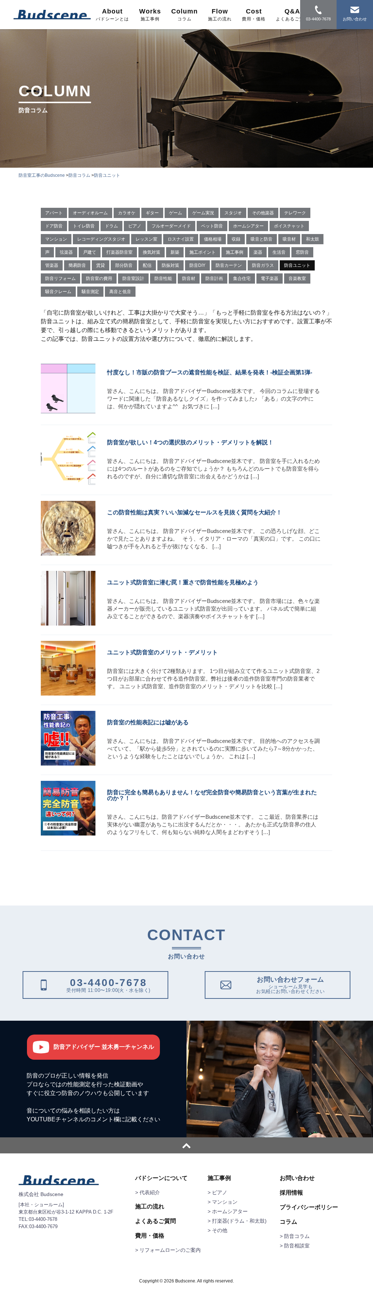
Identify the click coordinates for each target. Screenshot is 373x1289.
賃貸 (100, 265)
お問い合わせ (297, 1178)
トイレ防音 (84, 226)
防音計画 (214, 278)
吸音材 (289, 239)
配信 (147, 265)
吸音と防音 (261, 239)
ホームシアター (248, 226)
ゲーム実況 (203, 212)
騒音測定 (90, 291)
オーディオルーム (90, 212)
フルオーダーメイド (171, 226)
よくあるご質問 (155, 1221)
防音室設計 (133, 278)
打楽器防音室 (119, 252)
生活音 (279, 252)
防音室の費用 (99, 278)
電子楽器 (269, 278)
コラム (288, 1222)
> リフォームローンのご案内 (168, 1250)
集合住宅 (242, 278)
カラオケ (127, 212)
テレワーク (295, 212)
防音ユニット (297, 265)
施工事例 (234, 252)
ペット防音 (212, 226)
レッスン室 (146, 239)
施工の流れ (149, 1207)
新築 (174, 252)
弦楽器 (66, 252)
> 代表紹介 (147, 1192)
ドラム (111, 226)
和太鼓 (312, 239)
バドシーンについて (161, 1178)
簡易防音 (77, 265)
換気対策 (151, 252)
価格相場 (212, 239)
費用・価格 (149, 1236)
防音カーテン (229, 265)
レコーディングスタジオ (101, 239)
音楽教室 (297, 278)
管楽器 (51, 265)
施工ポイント (202, 252)
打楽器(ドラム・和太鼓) (239, 1220)
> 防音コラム (295, 1236)
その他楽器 (263, 212)
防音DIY (197, 265)
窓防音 (302, 252)
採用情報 (291, 1193)
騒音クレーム (58, 291)
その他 (219, 1230)
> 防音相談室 (295, 1245)
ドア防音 (54, 226)
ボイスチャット (289, 226)
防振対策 (170, 265)
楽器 (258, 252)
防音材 (188, 278)
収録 (236, 239)
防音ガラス (263, 265)
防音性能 (163, 278)
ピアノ (134, 226)
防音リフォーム (60, 278)
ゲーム (175, 212)
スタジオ (233, 212)
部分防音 (124, 265)
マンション (56, 239)
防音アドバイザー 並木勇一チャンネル (104, 1047)
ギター (152, 212)
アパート (54, 212)
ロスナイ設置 (181, 239)
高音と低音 (120, 291)
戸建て (89, 252)
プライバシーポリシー (309, 1207)
